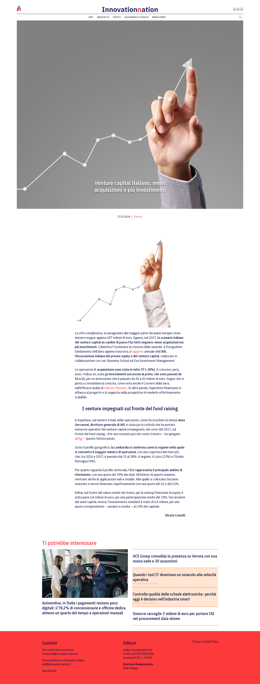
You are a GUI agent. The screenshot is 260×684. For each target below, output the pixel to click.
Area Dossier (49, 670)
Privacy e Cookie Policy (205, 641)
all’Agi (79, 438)
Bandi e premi (159, 17)
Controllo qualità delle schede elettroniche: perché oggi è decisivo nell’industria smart (174, 597)
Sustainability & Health (136, 17)
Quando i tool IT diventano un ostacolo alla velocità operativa (174, 577)
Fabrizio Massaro (115, 388)
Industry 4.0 (103, 17)
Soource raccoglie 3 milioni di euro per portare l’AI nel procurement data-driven (173, 616)
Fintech (117, 17)
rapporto (138, 351)
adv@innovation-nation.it (56, 664)
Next (91, 17)
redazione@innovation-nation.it (60, 654)
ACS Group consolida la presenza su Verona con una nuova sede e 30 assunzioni (175, 559)
